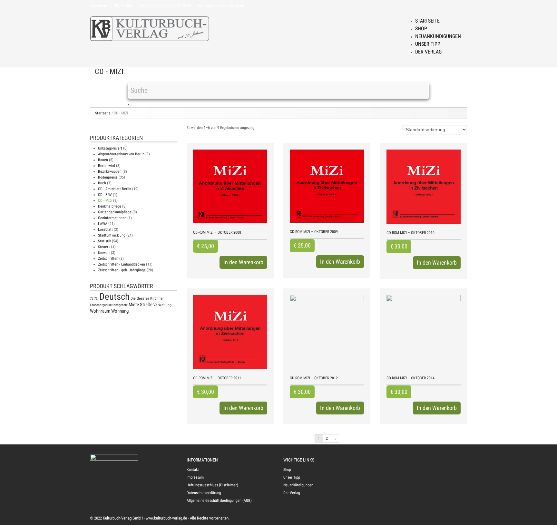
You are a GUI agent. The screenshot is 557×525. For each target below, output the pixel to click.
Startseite (427, 21)
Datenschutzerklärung (204, 493)
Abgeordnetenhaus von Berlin (121, 154)
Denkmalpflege (109, 206)
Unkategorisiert (110, 148)
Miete (134, 304)
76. (96, 299)
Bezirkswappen (110, 171)
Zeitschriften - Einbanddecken (121, 264)
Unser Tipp (427, 44)
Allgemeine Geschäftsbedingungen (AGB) (219, 500)
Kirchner (157, 298)
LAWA (102, 223)
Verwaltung (162, 305)
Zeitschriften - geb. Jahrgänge (122, 270)
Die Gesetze (140, 298)
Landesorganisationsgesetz (109, 305)
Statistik (104, 241)
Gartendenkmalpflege (115, 212)
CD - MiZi (105, 200)
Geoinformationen (112, 218)
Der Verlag (428, 52)
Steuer (103, 247)
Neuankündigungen (438, 36)
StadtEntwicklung (111, 235)
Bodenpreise (108, 177)
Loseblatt (105, 229)
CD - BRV (105, 194)
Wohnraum (100, 311)
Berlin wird (106, 165)
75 (91, 299)
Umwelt (104, 252)
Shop (421, 28)
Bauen (103, 160)
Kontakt (193, 469)
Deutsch (114, 296)
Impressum (195, 477)
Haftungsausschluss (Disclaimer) (212, 485)
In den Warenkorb (243, 262)
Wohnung (120, 311)
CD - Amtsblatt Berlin (114, 189)
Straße (146, 304)
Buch (102, 183)
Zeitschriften (108, 258)
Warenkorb (99, 5)
